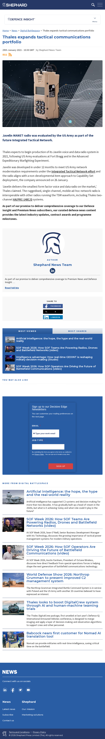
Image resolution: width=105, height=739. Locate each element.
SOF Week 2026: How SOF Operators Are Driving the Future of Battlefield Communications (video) (61, 550)
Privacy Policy (39, 454)
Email (36, 426)
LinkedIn (52, 270)
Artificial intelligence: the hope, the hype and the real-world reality (62, 493)
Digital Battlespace (30, 30)
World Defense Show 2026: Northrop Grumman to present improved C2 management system (58, 577)
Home (5, 30)
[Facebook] (12, 689)
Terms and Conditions (19, 732)
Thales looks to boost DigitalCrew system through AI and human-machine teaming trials (62, 605)
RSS (4, 54)
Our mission (28, 709)
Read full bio (12, 287)
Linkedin (55, 317)
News (14, 30)
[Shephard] (14, 5)
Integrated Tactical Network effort (73, 171)
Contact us (8, 720)
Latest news (8, 709)
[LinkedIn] (4, 689)
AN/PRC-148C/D (22, 199)
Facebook (56, 306)
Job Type (38, 440)
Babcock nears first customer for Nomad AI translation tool (64, 634)
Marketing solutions (32, 714)
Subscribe (7, 714)
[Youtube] (28, 689)
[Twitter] (20, 689)
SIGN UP (60, 466)
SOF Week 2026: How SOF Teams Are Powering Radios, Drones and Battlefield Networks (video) (62, 522)
